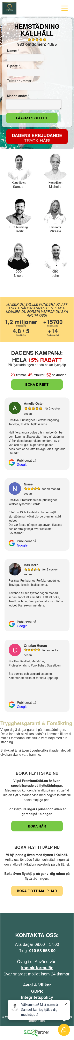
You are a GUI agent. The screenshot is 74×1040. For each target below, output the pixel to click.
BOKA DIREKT (37, 384)
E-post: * (13, 66)
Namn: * (12, 50)
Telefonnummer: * (20, 80)
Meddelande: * (17, 96)
